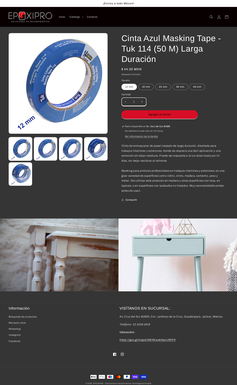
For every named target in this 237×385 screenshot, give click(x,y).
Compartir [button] (131, 200)
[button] (76, 17)
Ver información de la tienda (141, 136)
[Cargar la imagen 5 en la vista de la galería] (20, 174)
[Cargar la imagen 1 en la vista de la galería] (20, 149)
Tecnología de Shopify (141, 383)
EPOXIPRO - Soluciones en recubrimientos (112, 383)
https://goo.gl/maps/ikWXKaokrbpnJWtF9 (147, 339)
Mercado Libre (17, 323)
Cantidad (126, 94)
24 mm (163, 86)
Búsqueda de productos (23, 316)
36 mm (180, 86)
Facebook (14, 341)
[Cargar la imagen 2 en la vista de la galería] (45, 149)
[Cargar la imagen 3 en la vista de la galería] (70, 149)
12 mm (129, 86)
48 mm (197, 86)
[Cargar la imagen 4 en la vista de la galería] (96, 149)
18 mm (146, 86)
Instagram (15, 335)
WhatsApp (15, 329)
